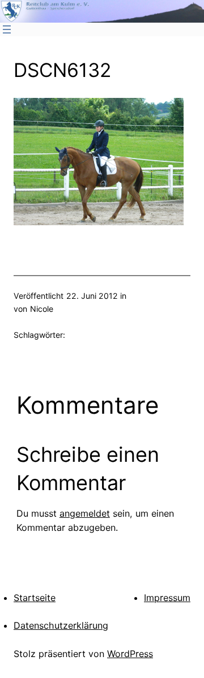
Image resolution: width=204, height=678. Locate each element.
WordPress (130, 653)
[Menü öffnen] (7, 29)
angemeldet (85, 513)
